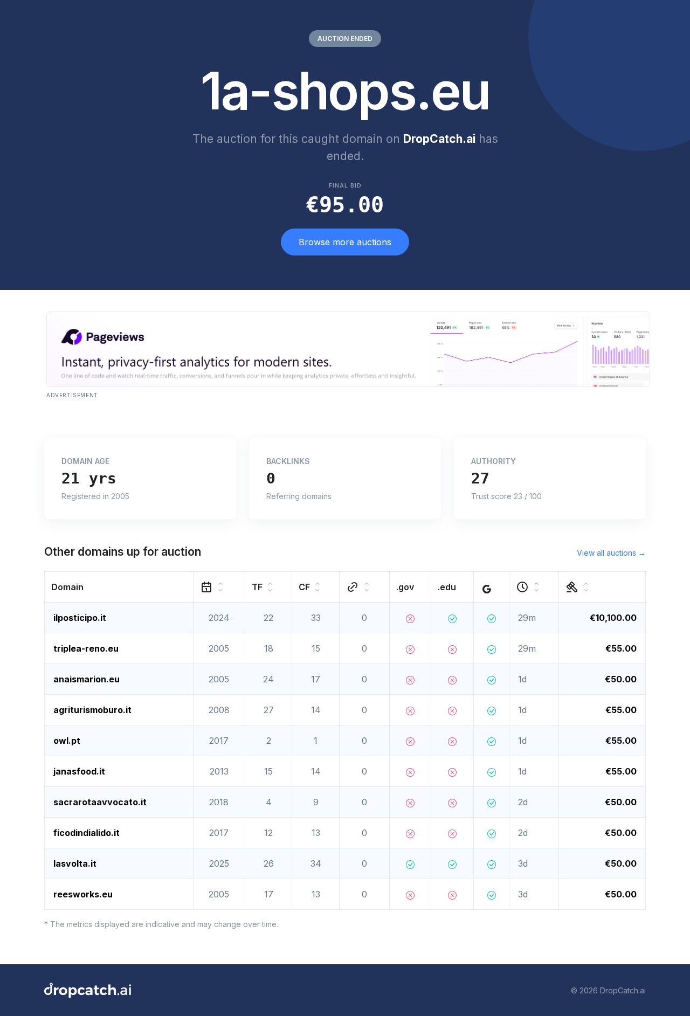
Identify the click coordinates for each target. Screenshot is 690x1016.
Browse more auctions (345, 242)
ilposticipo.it (79, 617)
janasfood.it (79, 771)
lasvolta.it (74, 863)
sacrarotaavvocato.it (100, 802)
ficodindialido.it (86, 832)
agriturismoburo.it (92, 709)
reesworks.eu (83, 894)
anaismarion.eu (86, 679)
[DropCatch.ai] (87, 990)
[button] (119, 587)
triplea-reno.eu (86, 648)
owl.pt (66, 740)
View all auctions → (611, 552)
